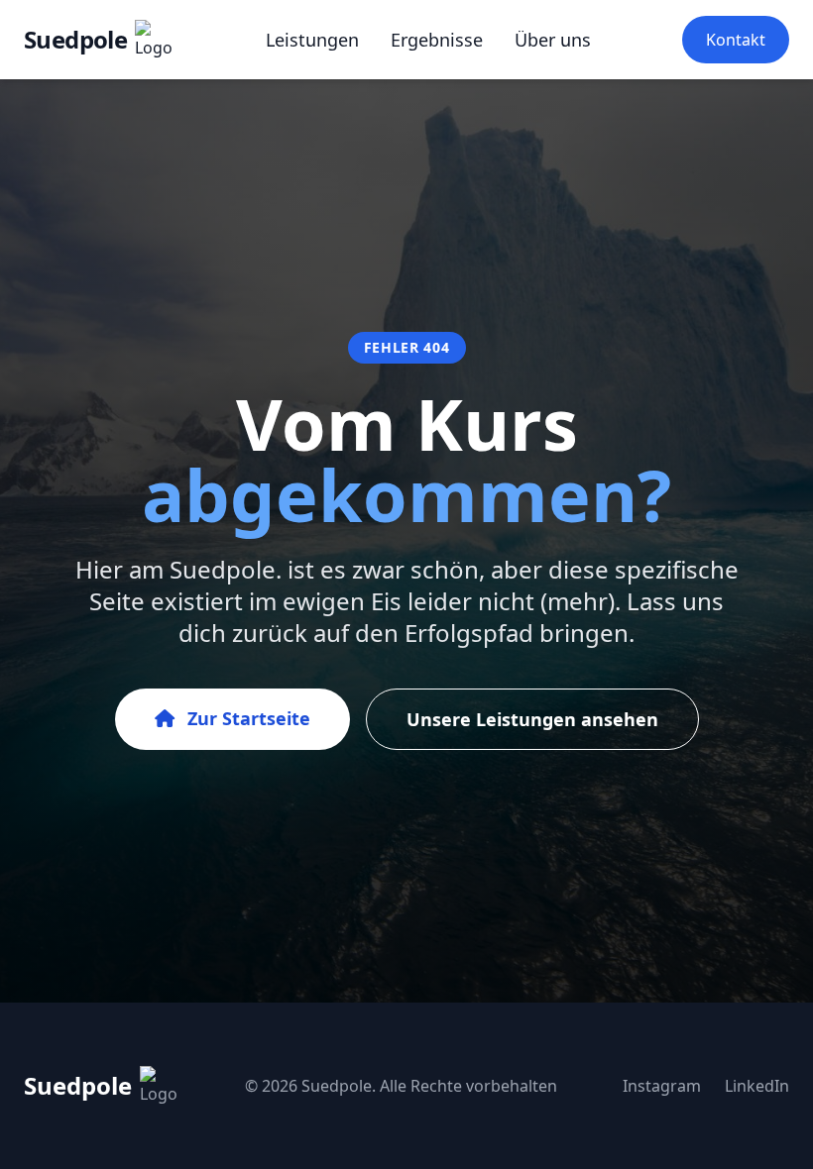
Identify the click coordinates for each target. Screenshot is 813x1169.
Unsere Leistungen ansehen (532, 719)
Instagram (662, 1086)
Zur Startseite (246, 718)
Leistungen (312, 40)
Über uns (553, 40)
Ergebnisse (437, 40)
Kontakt (735, 40)
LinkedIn (757, 1086)
